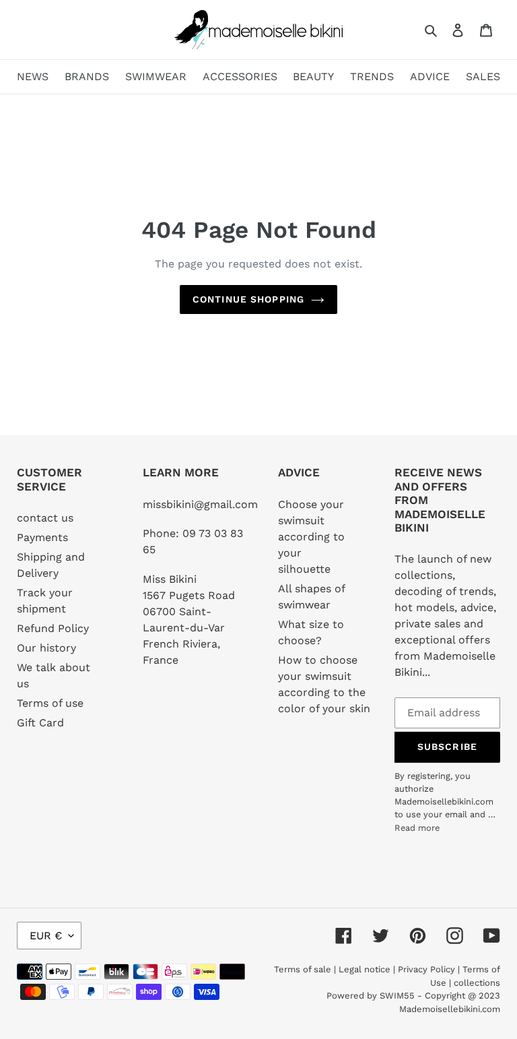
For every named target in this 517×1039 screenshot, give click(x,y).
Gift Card (40, 722)
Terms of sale (302, 969)
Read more (417, 828)
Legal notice (364, 969)
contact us (45, 517)
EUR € (46, 935)
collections (477, 983)
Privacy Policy (426, 969)
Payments (42, 537)
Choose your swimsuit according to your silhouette (311, 536)
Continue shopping (248, 299)
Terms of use (50, 703)
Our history (46, 647)
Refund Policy (53, 628)
